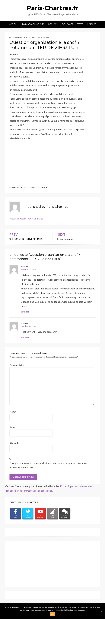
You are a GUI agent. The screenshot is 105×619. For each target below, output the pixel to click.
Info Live (52, 24)
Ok (52, 614)
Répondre (25, 312)
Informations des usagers (32, 187)
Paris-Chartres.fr (52, 8)
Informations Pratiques (32, 24)
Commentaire (16, 365)
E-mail (13, 427)
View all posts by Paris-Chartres (26, 218)
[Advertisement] (29, 162)
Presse (80, 24)
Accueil (12, 24)
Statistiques (67, 24)
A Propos (91, 24)
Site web (14, 443)
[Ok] (101, 611)
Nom (12, 411)
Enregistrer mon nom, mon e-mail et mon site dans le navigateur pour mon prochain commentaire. (48, 465)
